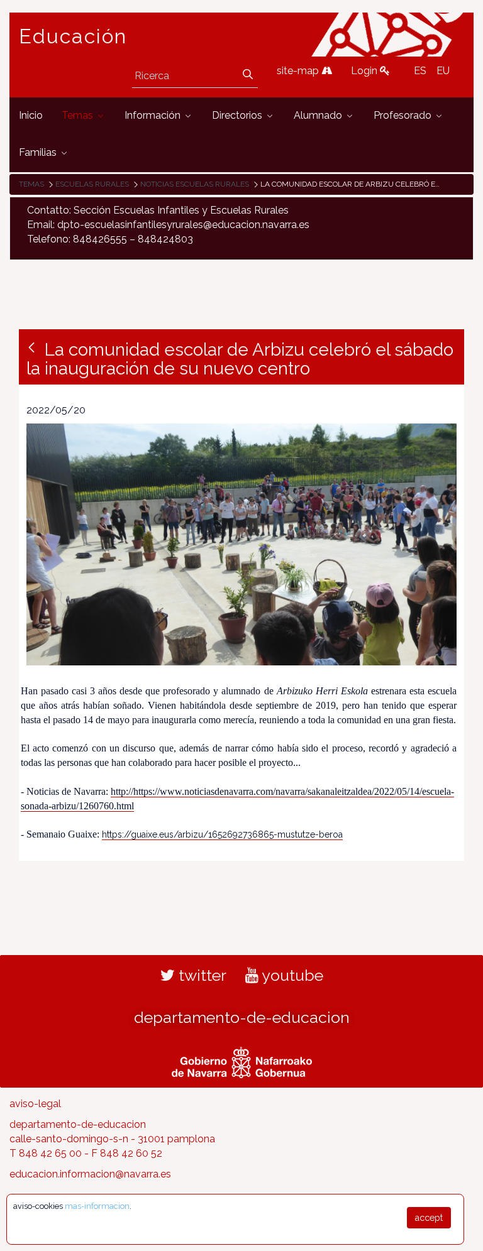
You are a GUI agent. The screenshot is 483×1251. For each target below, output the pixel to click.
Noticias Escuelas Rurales (194, 184)
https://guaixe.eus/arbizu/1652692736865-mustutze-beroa (222, 834)
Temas (31, 184)
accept (429, 1218)
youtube (290, 975)
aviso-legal (35, 1104)
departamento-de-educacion (242, 1017)
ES (420, 71)
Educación (73, 36)
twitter (200, 975)
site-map (299, 71)
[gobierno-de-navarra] (242, 1061)
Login (365, 71)
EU (443, 71)
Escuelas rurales (92, 184)
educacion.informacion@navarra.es (90, 1174)
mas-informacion (97, 1206)
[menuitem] (30, 115)
